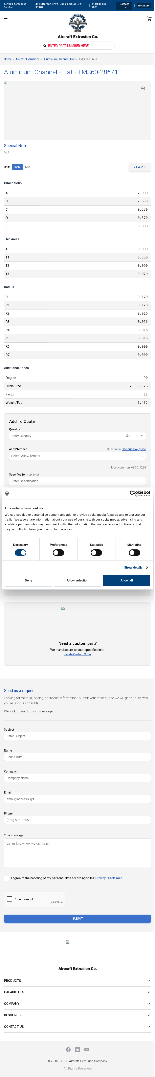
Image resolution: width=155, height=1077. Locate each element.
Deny (28, 580)
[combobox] (126, 435)
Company (10, 771)
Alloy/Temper (18, 449)
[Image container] (77, 110)
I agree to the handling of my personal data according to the (66, 878)
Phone (8, 813)
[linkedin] (77, 1049)
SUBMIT (77, 918)
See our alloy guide (134, 449)
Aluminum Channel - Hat (59, 59)
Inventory (143, 5)
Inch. (17, 167)
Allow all (126, 580)
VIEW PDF (140, 167)
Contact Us (124, 5)
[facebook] (68, 1049)
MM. (28, 167)
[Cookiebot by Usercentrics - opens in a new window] (132, 493)
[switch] (58, 552)
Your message (13, 835)
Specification (17, 474)
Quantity (14, 429)
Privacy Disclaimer (108, 878)
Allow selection (78, 580)
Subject (9, 729)
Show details (133, 567)
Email (8, 792)
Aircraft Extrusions (28, 59)
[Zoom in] (143, 88)
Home (8, 59)
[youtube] (86, 1049)
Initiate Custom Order (77, 654)
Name (8, 750)
